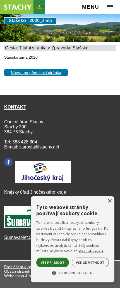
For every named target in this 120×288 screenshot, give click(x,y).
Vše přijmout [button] (53, 262)
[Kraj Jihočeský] (43, 181)
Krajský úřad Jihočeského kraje (35, 192)
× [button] (109, 201)
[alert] (72, 239)
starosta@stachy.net (39, 147)
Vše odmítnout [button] (90, 262)
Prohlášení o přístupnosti (26, 267)
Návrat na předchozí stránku (36, 72)
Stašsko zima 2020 (21, 57)
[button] (72, 272)
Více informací (91, 251)
